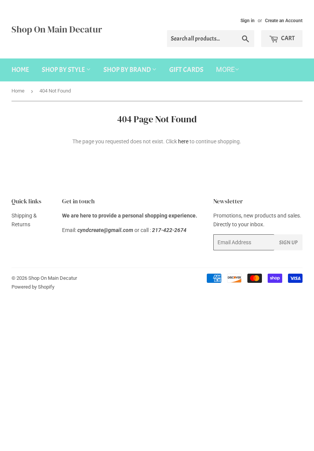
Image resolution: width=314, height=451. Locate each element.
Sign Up (288, 242)
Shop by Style (64, 69)
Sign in (247, 20)
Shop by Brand (127, 69)
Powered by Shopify (32, 287)
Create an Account (284, 20)
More (225, 69)
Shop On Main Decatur (56, 29)
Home (20, 69)
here (183, 141)
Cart (287, 38)
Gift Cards (186, 69)
